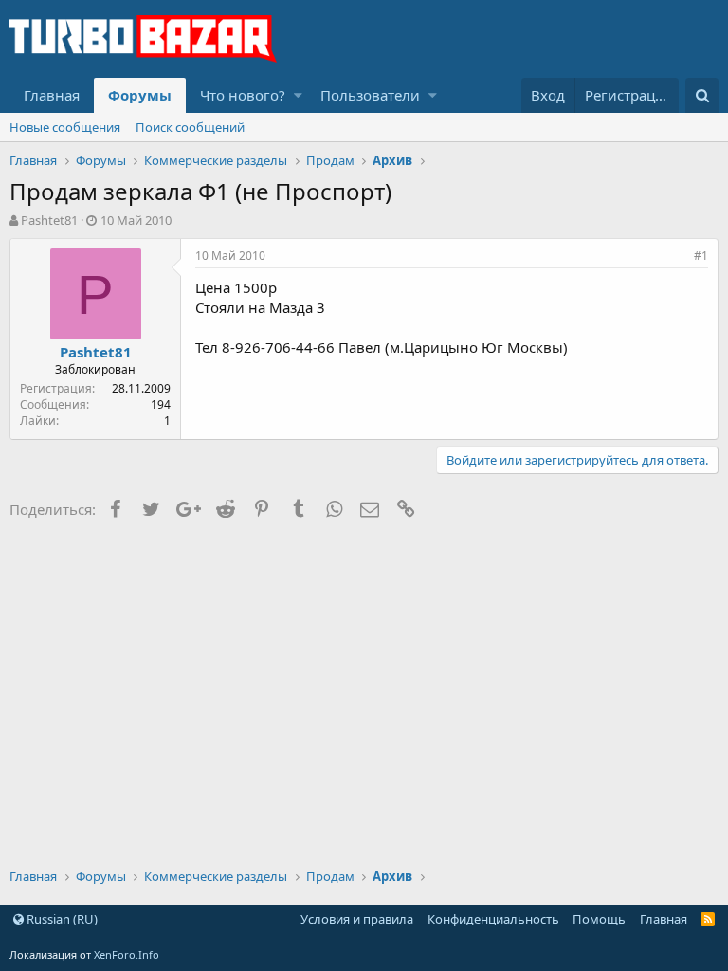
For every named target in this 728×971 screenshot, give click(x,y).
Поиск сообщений (190, 127)
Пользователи (370, 94)
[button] (298, 95)
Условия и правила (356, 918)
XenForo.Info (126, 954)
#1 (701, 255)
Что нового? (242, 94)
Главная (52, 94)
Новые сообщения (64, 127)
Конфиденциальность (493, 918)
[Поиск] (702, 95)
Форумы (140, 94)
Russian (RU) (61, 918)
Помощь (599, 918)
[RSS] (708, 918)
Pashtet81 (49, 220)
